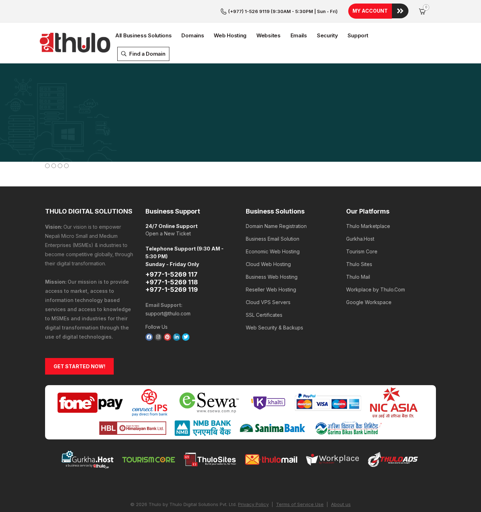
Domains (192, 35)
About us (341, 504)
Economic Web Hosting (273, 251)
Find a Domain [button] (146, 53)
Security (327, 35)
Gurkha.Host (360, 239)
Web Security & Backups (274, 328)
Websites (268, 35)
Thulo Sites (359, 264)
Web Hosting (230, 35)
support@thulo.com (167, 313)
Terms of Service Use (300, 504)
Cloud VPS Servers (268, 302)
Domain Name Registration (276, 226)
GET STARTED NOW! (79, 366)
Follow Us (156, 327)
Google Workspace (369, 302)
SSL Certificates (264, 315)
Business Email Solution (272, 239)
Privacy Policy (253, 504)
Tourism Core (361, 251)
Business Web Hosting (272, 277)
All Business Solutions (143, 35)
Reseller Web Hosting (271, 289)
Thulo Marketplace (368, 226)
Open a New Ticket (168, 233)
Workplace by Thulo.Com (375, 289)
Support (358, 35)
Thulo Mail (358, 277)
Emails (299, 35)
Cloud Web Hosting (268, 264)
